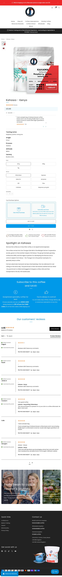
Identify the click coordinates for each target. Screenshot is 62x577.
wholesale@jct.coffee (38, 528)
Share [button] (38, 351)
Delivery (10, 112)
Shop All (20, 21)
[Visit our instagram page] (5, 551)
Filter (43, 183)
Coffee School (30, 24)
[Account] (52, 7)
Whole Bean (18, 175)
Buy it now (31, 226)
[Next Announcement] (58, 3)
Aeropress (43, 179)
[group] (9, 328)
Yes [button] (31, 351)
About (31, 26)
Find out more (34, 32)
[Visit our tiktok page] (8, 551)
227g (18, 164)
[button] (31, 105)
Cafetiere (18, 187)
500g (43, 164)
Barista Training (5, 523)
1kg (18, 168)
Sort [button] (2, 336)
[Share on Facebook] (29, 229)
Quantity (8, 191)
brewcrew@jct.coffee (38, 523)
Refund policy (5, 528)
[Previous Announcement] (4, 3)
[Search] (59, 7)
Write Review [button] (55, 329)
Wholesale (41, 24)
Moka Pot (18, 179)
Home (13, 21)
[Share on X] (32, 229)
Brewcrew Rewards (18, 24)
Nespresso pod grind (43, 187)
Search (3, 525)
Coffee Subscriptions (32, 21)
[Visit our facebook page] (2, 551)
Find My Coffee (46, 21)
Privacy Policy (5, 530)
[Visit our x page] (12, 551)
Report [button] (34, 351)
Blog (48, 24)
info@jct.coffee (36, 534)
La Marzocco (4, 520)
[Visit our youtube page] (15, 551)
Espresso (43, 175)
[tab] (55, 336)
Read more (34, 3)
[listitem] (31, 2)
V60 (18, 183)
